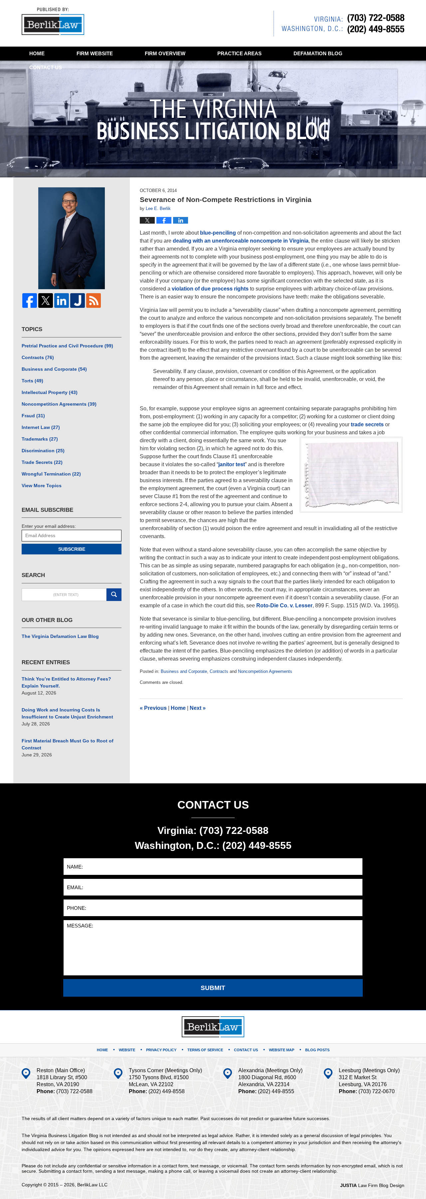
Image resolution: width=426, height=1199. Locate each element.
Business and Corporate (184, 671)
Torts (32, 380)
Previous (153, 708)
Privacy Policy (161, 1050)
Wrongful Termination (51, 474)
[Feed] (94, 300)
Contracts (219, 671)
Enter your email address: (49, 526)
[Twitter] (46, 300)
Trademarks (40, 439)
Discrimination (43, 450)
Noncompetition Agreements (265, 671)
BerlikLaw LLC (92, 1184)
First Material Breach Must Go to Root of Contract (67, 744)
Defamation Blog (318, 53)
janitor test (231, 464)
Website (95, 53)
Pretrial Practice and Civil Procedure (67, 345)
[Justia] (78, 300)
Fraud (33, 415)
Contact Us (246, 1050)
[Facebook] (30, 300)
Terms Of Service (205, 1050)
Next (198, 708)
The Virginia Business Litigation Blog (53, 21)
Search (113, 594)
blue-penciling (218, 233)
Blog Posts (317, 1050)
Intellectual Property (50, 392)
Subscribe (71, 549)
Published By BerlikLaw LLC (339, 23)
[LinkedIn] (62, 300)
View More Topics (42, 485)
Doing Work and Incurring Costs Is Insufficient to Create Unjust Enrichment (67, 713)
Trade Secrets (42, 462)
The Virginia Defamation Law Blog (60, 636)
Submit (213, 987)
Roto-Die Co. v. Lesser (284, 605)
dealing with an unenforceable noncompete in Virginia (241, 241)
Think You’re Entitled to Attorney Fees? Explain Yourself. (66, 682)
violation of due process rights (210, 289)
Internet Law (41, 427)
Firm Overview (165, 53)
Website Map (281, 1050)
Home (37, 53)
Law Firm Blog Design (372, 1185)
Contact (45, 67)
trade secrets (367, 424)
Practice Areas (239, 53)
